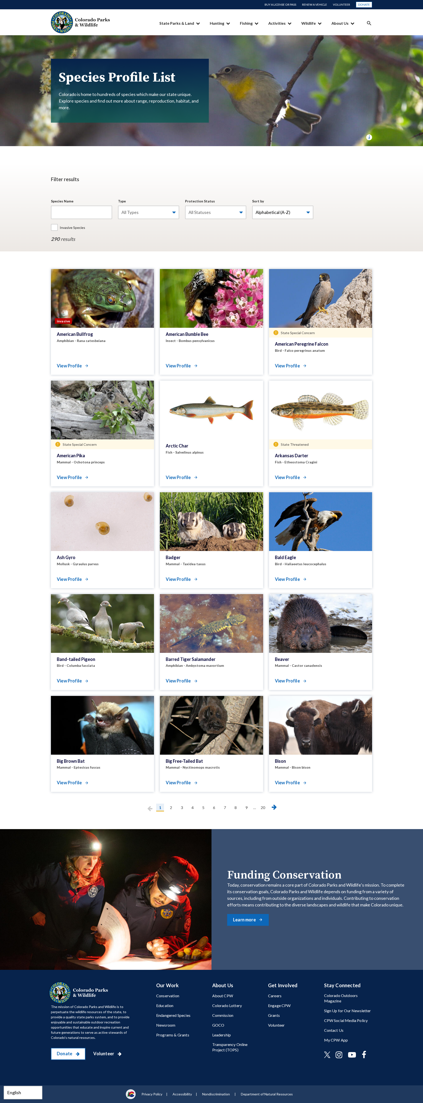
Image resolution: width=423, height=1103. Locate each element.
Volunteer (341, 4)
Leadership (221, 1035)
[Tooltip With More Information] (369, 137)
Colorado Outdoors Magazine (341, 998)
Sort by (258, 201)
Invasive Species (72, 227)
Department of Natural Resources (267, 1094)
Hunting (217, 23)
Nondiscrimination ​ (216, 1094)
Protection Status (200, 201)
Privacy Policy (151, 1094)
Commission (223, 1015)
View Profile (69, 365)
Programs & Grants (172, 1035)
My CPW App (336, 1040)
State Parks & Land (176, 23)
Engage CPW (279, 1005)
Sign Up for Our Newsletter (347, 1010)
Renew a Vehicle (314, 4)
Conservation (167, 995)
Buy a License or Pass (280, 4)
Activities (277, 23)
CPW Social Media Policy (346, 1020)
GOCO (218, 1025)
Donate (364, 4)
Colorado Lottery (227, 1005)
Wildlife (308, 23)
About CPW (222, 995)
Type (122, 201)
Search (369, 23)
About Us (340, 23)
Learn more (245, 919)
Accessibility (182, 1094)
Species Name (62, 201)
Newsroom (165, 1025)
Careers (275, 995)
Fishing (246, 23)
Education (164, 1005)
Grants (274, 1015)
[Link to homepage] (79, 993)
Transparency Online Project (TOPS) (230, 1047)
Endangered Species (173, 1015)
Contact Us (334, 1030)
